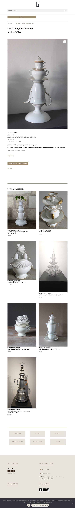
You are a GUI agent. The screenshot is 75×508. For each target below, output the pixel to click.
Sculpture (18, 23)
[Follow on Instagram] (47, 489)
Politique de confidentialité (40, 505)
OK (29, 505)
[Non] (73, 503)
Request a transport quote (18, 163)
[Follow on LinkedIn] (44, 489)
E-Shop (21, 17)
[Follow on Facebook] (40, 489)
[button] (64, 41)
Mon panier (45, 469)
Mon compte (46, 473)
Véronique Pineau (28, 23)
